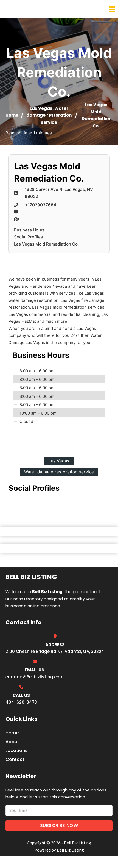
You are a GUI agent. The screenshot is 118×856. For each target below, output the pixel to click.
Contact (14, 759)
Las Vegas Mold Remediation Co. (46, 244)
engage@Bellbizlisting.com (34, 677)
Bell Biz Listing (25, 9)
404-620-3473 (21, 702)
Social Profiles (28, 236)
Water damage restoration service (49, 115)
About (12, 741)
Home (11, 115)
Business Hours (29, 230)
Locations (16, 750)
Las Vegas (41, 108)
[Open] (112, 9)
